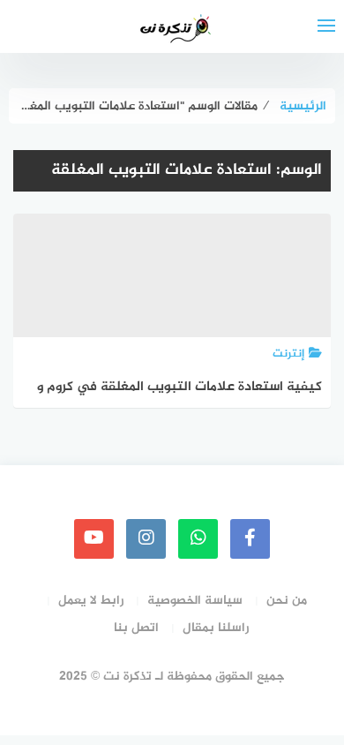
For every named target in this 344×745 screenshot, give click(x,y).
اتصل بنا (136, 628)
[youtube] (94, 539)
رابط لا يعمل (90, 601)
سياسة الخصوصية (195, 601)
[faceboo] (250, 539)
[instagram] (146, 539)
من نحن (286, 601)
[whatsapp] (198, 539)
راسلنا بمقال (216, 628)
